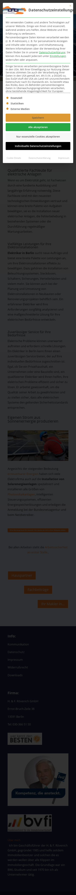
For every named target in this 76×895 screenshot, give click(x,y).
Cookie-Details (14, 157)
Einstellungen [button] (58, 56)
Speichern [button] (38, 117)
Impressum (63, 157)
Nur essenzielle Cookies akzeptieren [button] (38, 136)
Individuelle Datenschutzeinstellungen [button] (38, 146)
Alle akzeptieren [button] (38, 127)
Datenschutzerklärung (52, 52)
